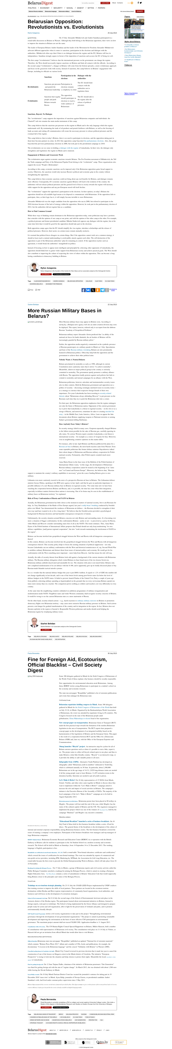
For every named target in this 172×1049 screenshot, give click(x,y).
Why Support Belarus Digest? (127, 11)
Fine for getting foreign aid (35, 964)
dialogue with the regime (69, 148)
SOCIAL (69, 8)
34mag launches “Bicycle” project (72, 746)
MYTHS (91, 8)
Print (31, 290)
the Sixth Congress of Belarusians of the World (92, 707)
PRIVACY (99, 1030)
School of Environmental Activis (37, 898)
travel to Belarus (76, 11)
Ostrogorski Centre (51, 1033)
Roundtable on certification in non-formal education (42, 852)
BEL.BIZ (60, 852)
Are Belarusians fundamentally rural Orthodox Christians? (133, 50)
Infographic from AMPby (69, 762)
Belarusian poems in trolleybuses (68, 801)
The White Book (50, 874)
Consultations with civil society (36, 927)
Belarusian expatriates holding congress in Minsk (78, 704)
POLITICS (32, 8)
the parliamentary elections (94, 141)
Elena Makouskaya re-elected (79, 718)
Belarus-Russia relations (36, 11)
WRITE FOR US (64, 1030)
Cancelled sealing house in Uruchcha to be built (41, 951)
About (114, 3)
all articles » (46, 274)
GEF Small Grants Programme (36, 914)
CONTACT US (89, 1030)
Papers (127, 16)
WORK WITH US (76, 1030)
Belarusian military (64, 11)
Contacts (120, 3)
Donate (140, 11)
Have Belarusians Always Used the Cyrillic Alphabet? (132, 56)
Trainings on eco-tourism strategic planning (44, 885)
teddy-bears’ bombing (90, 505)
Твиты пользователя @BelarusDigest (131, 93)
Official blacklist (32, 941)
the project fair (104, 810)
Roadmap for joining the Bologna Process (39, 868)
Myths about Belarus (132, 41)
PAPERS (101, 8)
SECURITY (58, 8)
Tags (29, 281)
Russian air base (65, 446)
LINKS (107, 1030)
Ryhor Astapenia (34, 33)
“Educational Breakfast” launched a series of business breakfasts (84, 821)
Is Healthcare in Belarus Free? (132, 60)
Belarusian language (51, 11)
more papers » (140, 16)
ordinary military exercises (86, 600)
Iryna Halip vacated (33, 974)
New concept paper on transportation (73, 722)
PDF (39, 290)
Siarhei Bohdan (33, 304)
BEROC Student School (34, 840)
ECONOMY (44, 8)
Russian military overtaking (81, 350)
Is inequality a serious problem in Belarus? (131, 45)
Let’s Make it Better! (67, 780)
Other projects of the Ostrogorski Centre (86, 1039)
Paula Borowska (33, 653)
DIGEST (80, 8)
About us (52, 1030)
